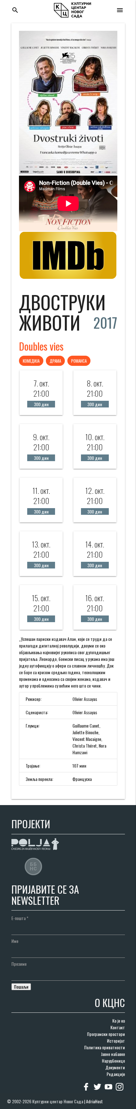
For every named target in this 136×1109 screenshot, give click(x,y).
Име (14, 941)
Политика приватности (104, 1047)
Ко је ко (118, 1020)
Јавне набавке (113, 1054)
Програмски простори (106, 1034)
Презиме (19, 963)
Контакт (117, 1027)
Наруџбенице (113, 1060)
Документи (115, 1067)
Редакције (116, 1074)
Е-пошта (19, 918)
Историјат (116, 1040)
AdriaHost (94, 1101)
